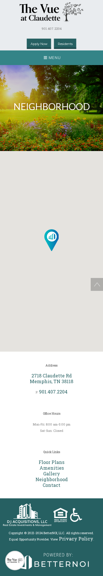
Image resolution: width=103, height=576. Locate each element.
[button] (51, 57)
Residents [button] (65, 44)
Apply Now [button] (39, 44)
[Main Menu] (15, 560)
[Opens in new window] (51, 559)
